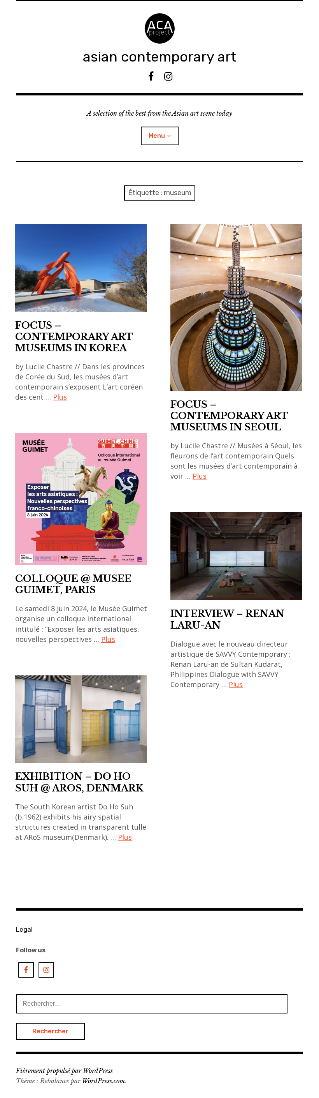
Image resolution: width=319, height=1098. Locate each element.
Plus (60, 397)
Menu (157, 135)
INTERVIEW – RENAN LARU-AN (227, 619)
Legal (24, 929)
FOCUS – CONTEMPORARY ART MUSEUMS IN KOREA (74, 337)
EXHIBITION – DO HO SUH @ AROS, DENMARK (79, 782)
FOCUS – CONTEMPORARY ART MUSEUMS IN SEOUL (229, 416)
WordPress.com (103, 1081)
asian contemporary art (159, 56)
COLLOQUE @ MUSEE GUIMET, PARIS (73, 584)
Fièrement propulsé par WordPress (64, 1071)
